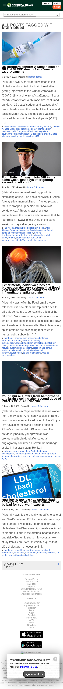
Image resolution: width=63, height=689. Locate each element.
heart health (30, 552)
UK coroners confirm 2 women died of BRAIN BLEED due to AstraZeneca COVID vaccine (30, 69)
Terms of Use (31, 581)
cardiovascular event (36, 550)
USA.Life (31, 625)
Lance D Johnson (35, 187)
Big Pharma (45, 126)
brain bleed (26, 129)
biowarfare (16, 340)
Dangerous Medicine (27, 131)
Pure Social (31, 618)
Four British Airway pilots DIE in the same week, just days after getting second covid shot (28, 180)
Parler (31, 610)
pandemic (12, 134)
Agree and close (34, 674)
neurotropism (16, 353)
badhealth (22, 126)
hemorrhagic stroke (46, 552)
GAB (31, 622)
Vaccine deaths (18, 136)
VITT (37, 136)
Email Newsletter (31, 603)
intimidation (29, 350)
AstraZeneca (10, 126)
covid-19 (12, 131)
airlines (8, 228)
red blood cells (20, 555)
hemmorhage (21, 453)
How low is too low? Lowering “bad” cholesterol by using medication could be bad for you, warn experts (30, 502)
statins (30, 555)
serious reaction (22, 456)
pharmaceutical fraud (28, 134)
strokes (19, 238)
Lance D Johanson (40, 509)
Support (31, 586)
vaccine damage (45, 456)
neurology (45, 453)
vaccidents (17, 240)
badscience (33, 338)
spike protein (44, 134)
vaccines (30, 136)
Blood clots (15, 129)
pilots (41, 235)
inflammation (19, 233)
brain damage (39, 129)
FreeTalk (31, 615)
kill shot (29, 233)
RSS (31, 627)
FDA (12, 453)
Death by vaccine (38, 230)
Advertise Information (32, 594)
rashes (11, 456)
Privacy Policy (31, 579)
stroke (34, 456)
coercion (25, 230)
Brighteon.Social (31, 605)
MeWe (32, 620)
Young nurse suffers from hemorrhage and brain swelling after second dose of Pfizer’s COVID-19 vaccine (31, 398)
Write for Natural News (31, 589)
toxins (38, 353)
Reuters (11, 238)
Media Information (31, 591)
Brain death (36, 451)
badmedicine (33, 126)
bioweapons (16, 343)
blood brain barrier (31, 343)
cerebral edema (24, 348)
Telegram (31, 608)
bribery (25, 345)
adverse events (12, 451)
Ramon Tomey (35, 77)
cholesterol (19, 552)
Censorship (15, 230)
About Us (31, 584)
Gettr (31, 613)
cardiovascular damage (40, 345)
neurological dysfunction (27, 235)
